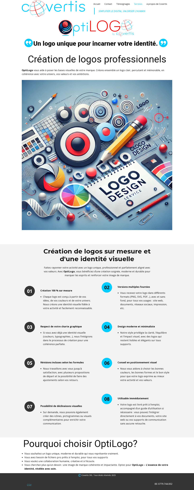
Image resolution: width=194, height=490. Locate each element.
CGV (29, 484)
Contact (108, 4)
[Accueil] (53, 8)
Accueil (96, 4)
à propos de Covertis (156, 4)
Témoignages (123, 4)
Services (138, 4)
